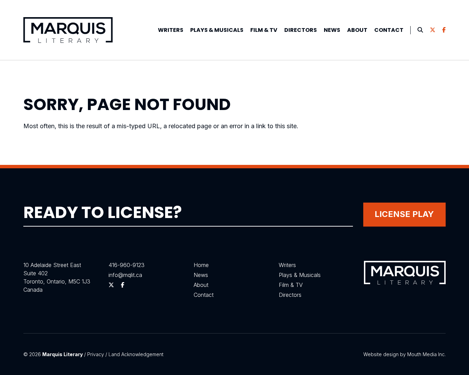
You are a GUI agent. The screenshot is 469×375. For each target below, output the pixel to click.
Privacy (95, 354)
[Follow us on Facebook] (444, 30)
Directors (300, 30)
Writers (170, 30)
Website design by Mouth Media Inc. (404, 354)
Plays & (216, 30)
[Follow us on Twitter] (432, 30)
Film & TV (263, 30)
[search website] (420, 30)
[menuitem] (170, 30)
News (332, 30)
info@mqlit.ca (125, 274)
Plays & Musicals (300, 274)
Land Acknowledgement (135, 354)
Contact (388, 30)
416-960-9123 (126, 265)
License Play (404, 214)
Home (201, 265)
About (357, 30)
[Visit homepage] (68, 30)
